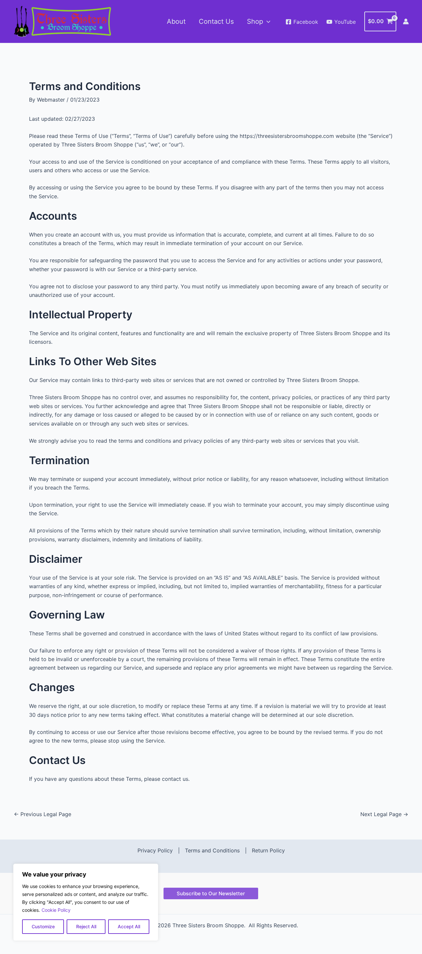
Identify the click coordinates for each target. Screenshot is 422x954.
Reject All (86, 926)
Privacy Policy (155, 850)
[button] (266, 21)
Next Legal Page (384, 814)
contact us (175, 779)
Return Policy (268, 850)
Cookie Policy (56, 910)
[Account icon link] (406, 21)
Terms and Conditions (212, 850)
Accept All (129, 926)
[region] (85, 902)
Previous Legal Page (42, 814)
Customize (43, 926)
